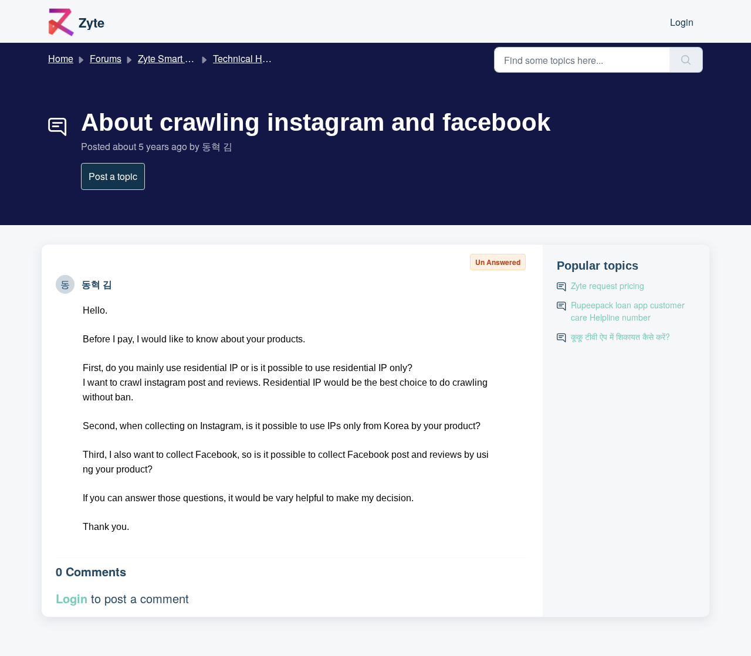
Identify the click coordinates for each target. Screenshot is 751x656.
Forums (105, 58)
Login (682, 22)
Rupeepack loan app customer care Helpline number (628, 311)
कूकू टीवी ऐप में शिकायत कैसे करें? (620, 336)
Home (60, 58)
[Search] (686, 60)
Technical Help (244, 58)
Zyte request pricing (607, 285)
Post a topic (113, 176)
